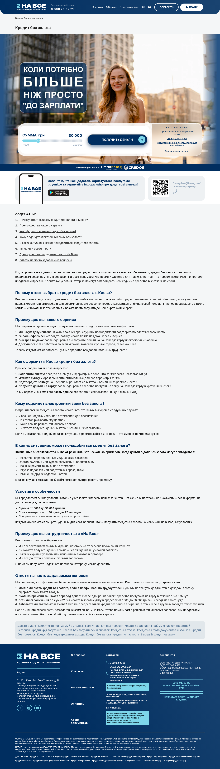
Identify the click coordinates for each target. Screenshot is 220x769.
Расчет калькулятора (177, 127)
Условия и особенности (35, 248)
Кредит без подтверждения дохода (61, 634)
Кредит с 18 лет (48, 625)
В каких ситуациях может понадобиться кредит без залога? (59, 243)
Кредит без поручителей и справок (86, 630)
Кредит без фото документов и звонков (163, 630)
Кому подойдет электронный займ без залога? (50, 237)
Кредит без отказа (123, 630)
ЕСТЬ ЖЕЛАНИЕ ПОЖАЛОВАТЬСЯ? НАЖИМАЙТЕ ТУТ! (181, 685)
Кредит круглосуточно (46, 630)
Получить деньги (117, 140)
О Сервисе (111, 7)
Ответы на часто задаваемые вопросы (45, 260)
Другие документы (177, 138)
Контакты (97, 7)
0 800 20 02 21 (62, 9)
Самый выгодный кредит (77, 625)
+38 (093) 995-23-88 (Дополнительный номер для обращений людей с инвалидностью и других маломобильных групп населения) (126, 673)
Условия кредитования (177, 151)
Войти (193, 7)
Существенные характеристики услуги (177, 132)
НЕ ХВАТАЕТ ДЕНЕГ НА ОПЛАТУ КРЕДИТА (181, 698)
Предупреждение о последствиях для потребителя (177, 144)
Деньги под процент (109, 625)
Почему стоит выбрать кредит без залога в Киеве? (53, 219)
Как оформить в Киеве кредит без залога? (47, 231)
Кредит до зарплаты (138, 625)
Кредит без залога (98, 634)
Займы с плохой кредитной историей (128, 757)
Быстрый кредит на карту (158, 634)
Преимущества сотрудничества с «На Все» (48, 254)
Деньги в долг (27, 625)
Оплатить (77, 703)
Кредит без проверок (80, 761)
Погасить (166, 7)
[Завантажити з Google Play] (58, 193)
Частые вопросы (129, 7)
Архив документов (79, 721)
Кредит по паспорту (125, 634)
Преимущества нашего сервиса (40, 225)
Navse (18, 18)
